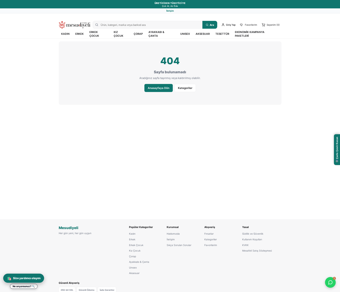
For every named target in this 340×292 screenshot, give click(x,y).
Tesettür (222, 33)
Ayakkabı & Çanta (156, 33)
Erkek (79, 33)
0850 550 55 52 (258, 16)
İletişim (170, 10)
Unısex (185, 33)
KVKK (245, 245)
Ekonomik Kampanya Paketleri (250, 33)
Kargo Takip (239, 16)
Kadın (65, 33)
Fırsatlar (209, 233)
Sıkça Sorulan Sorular (179, 245)
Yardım (277, 16)
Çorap (138, 33)
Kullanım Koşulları (252, 239)
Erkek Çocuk (94, 33)
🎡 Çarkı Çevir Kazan (337, 150)
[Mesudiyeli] (75, 25)
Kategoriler (185, 88)
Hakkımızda (173, 233)
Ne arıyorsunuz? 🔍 (24, 286)
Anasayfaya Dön (158, 88)
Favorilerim (210, 245)
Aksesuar (203, 33)
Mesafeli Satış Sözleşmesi (257, 250)
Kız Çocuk (118, 33)
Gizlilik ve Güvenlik (252, 233)
